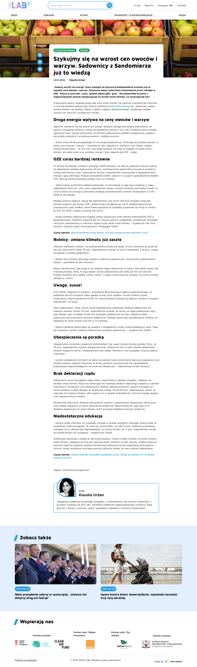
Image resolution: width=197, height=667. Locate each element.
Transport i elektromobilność (133, 15)
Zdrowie (49, 15)
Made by (158, 661)
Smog (14, 15)
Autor (82, 490)
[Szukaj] (109, 5)
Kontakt (182, 5)
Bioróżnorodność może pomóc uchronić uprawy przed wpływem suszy (109, 232)
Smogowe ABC (165, 5)
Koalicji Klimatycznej (119, 106)
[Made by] (173, 661)
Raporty (149, 5)
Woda (182, 15)
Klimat (84, 15)
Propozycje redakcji (65, 50)
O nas (137, 5)
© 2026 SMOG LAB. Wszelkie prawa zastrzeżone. (95, 660)
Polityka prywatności (26, 660)
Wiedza (84, 50)
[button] (40, 55)
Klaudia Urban (77, 80)
